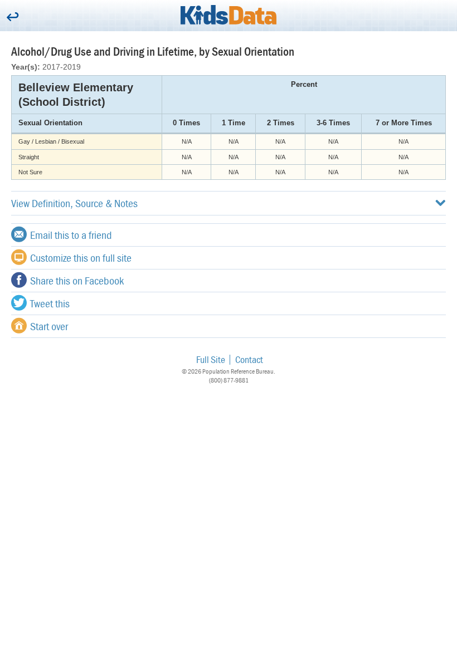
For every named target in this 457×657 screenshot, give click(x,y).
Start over (49, 326)
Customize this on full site (81, 257)
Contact (249, 359)
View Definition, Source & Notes (74, 203)
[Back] (12, 17)
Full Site (210, 359)
